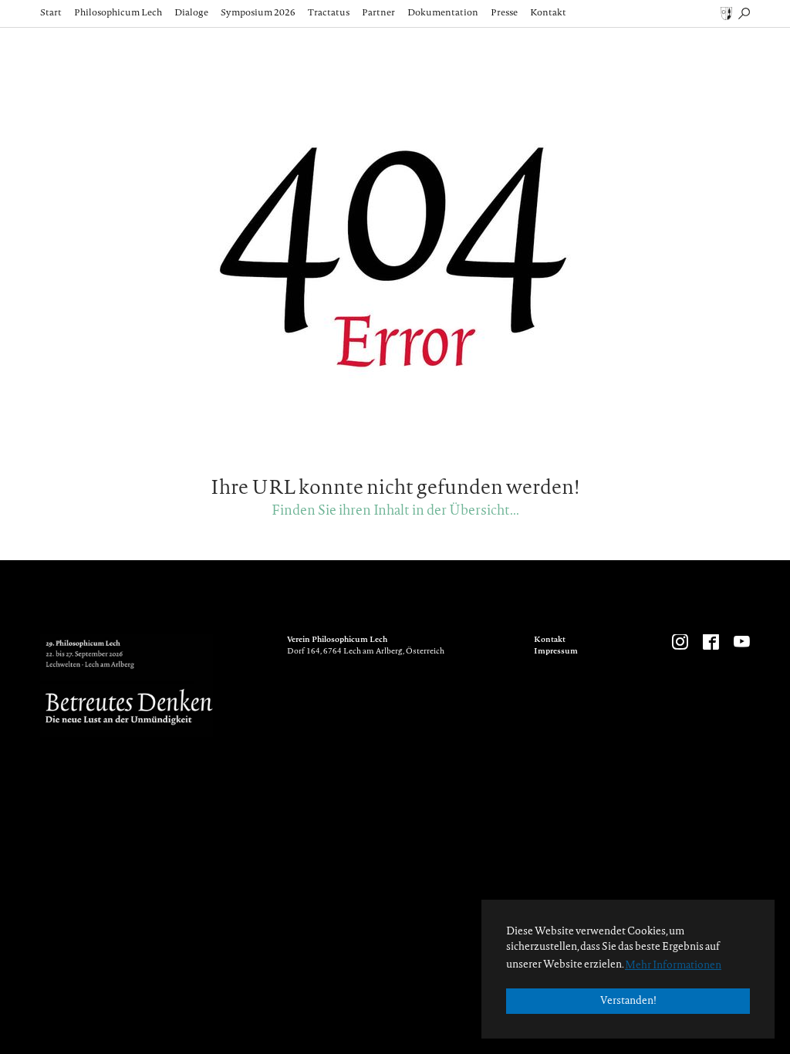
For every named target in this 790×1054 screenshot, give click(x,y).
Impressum (556, 651)
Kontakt (549, 640)
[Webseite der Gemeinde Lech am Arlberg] (726, 13)
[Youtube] (740, 643)
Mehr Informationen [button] (673, 966)
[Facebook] (710, 643)
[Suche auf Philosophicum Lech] (744, 13)
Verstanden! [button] (628, 1001)
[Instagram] (679, 643)
